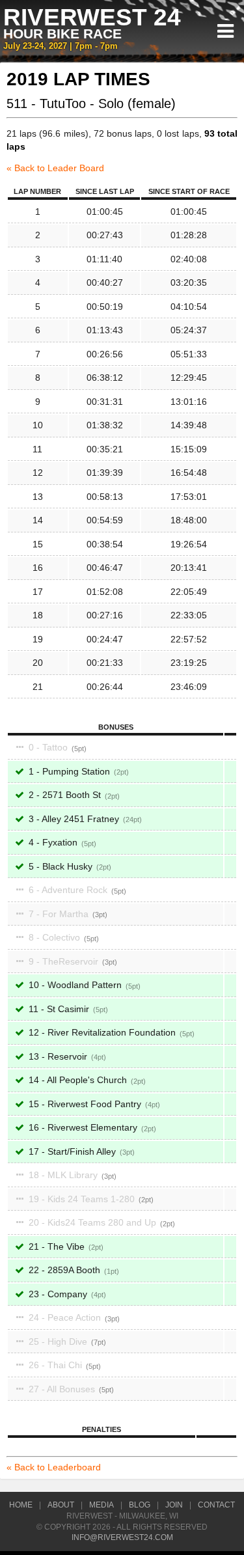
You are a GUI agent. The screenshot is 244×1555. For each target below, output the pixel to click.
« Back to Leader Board (55, 168)
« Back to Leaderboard (54, 1467)
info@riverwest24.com (122, 1537)
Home (21, 1504)
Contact (216, 1504)
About (60, 1504)
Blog (139, 1504)
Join (174, 1504)
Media (101, 1504)
